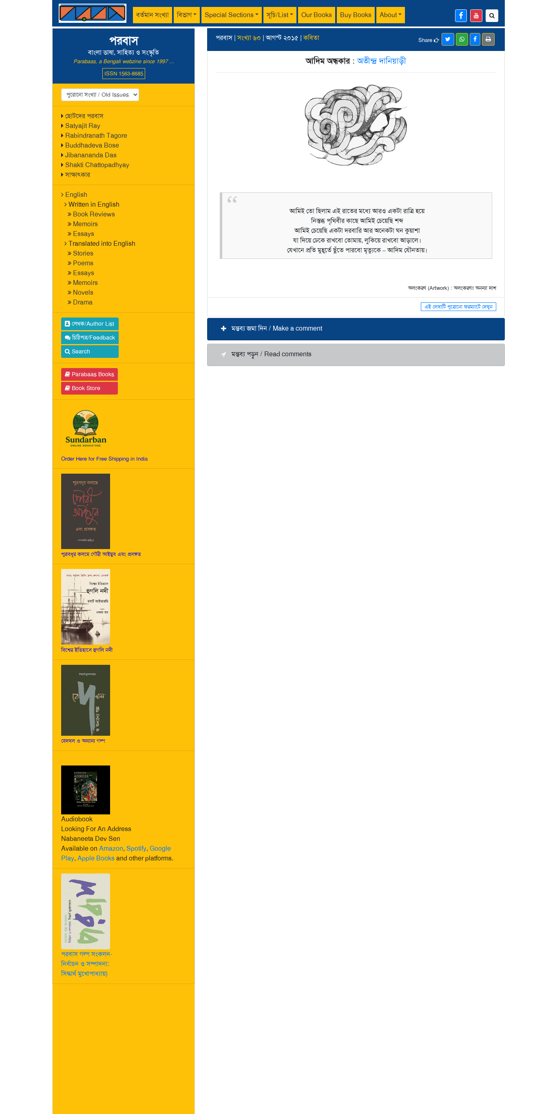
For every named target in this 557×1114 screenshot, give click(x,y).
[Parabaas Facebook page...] (461, 15)
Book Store (85, 388)
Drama (83, 302)
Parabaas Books (92, 374)
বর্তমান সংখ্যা (152, 15)
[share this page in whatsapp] (462, 39)
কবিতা (311, 37)
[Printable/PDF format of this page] (488, 39)
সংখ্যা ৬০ (249, 37)
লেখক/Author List (92, 323)
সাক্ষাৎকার (77, 174)
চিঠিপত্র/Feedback (93, 337)
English (76, 194)
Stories (83, 253)
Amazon (111, 848)
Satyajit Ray (82, 125)
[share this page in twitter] (448, 39)
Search (80, 351)
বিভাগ (184, 15)
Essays (83, 233)
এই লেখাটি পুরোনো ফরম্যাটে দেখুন (458, 306)
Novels (83, 292)
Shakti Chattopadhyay (97, 165)
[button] (356, 329)
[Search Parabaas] (492, 15)
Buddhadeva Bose (92, 145)
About (388, 15)
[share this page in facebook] (475, 39)
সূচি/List (277, 15)
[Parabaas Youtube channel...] (476, 15)
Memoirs (85, 224)
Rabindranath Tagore (96, 135)
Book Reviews (94, 214)
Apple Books (96, 858)
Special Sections (229, 15)
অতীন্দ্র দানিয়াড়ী (381, 60)
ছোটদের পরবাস (84, 116)
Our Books (316, 15)
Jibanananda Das (91, 155)
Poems (83, 263)
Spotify (136, 848)
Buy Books (355, 15)
